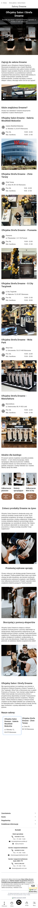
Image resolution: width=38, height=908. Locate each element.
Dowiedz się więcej (5, 497)
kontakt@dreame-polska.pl (13, 885)
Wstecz (5, 3)
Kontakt (18, 830)
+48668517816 (17, 887)
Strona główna (12, 3)
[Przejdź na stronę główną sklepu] (19, 902)
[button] (12, 725)
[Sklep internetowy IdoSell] (19, 898)
